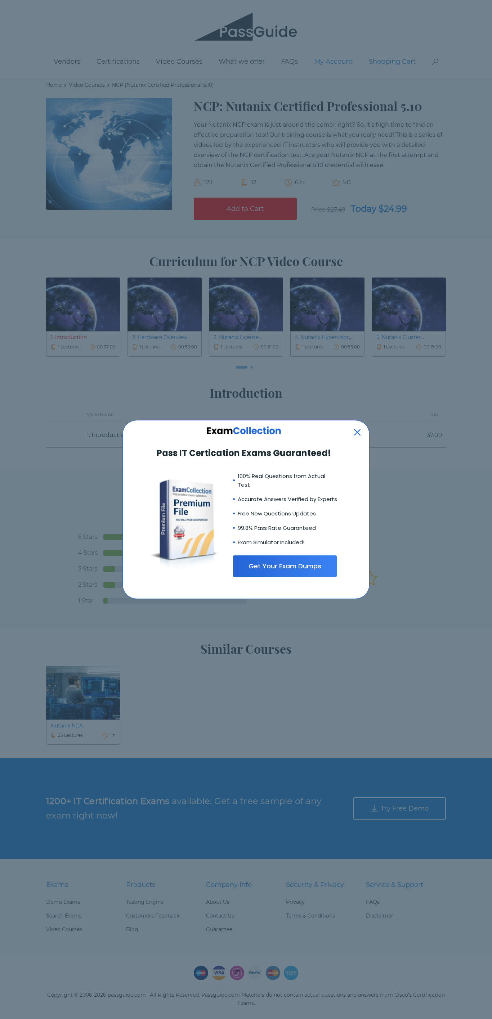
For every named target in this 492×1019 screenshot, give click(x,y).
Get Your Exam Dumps (285, 566)
